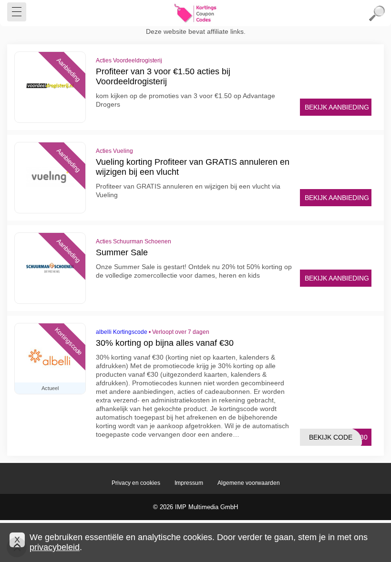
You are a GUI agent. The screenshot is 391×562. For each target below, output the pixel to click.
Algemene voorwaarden (248, 483)
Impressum (189, 483)
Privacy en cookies (136, 483)
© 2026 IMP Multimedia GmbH (195, 507)
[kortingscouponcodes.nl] (195, 13)
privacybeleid (55, 547)
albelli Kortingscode (121, 332)
